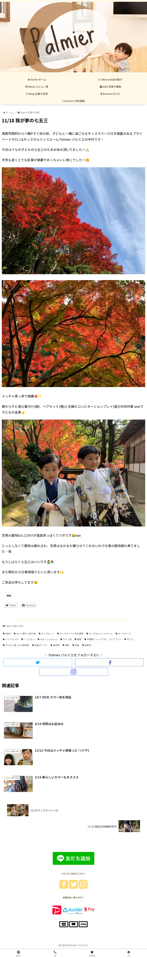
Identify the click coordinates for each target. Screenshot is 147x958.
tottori (8, 633)
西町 (67, 645)
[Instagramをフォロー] (73, 672)
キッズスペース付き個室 (71, 633)
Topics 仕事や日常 (14, 626)
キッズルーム (124, 633)
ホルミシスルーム (48, 639)
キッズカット (47, 633)
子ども (130, 639)
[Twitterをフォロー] (37, 662)
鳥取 (77, 645)
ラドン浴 (67, 639)
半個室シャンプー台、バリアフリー (104, 639)
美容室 (56, 645)
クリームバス (11, 639)
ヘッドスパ (29, 639)
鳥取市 (88, 645)
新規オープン (41, 645)
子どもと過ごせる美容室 (17, 645)
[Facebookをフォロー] (109, 662)
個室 (79, 639)
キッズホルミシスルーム (101, 633)
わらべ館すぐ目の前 (26, 633)
